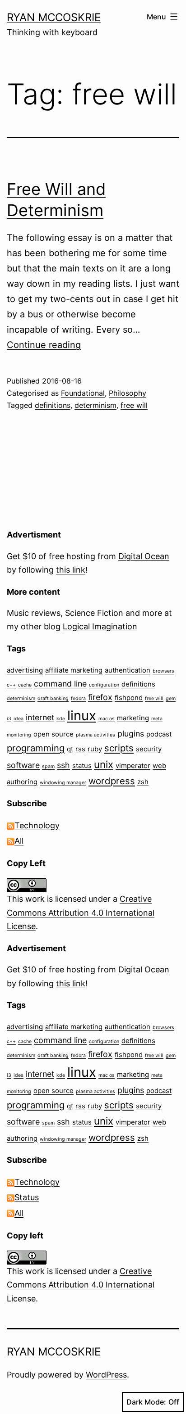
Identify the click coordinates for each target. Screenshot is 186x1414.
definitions (52, 405)
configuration (104, 685)
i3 (9, 719)
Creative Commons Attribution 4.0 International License (80, 912)
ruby (95, 749)
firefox (100, 697)
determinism (95, 405)
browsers (163, 671)
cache (25, 685)
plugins (130, 733)
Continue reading (44, 344)
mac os (106, 719)
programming (36, 748)
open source (53, 734)
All (18, 840)
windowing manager (63, 783)
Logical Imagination (100, 626)
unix (103, 764)
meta (157, 719)
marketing (133, 718)
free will (134, 405)
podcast (159, 734)
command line (60, 683)
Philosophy (127, 393)
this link (70, 569)
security (149, 749)
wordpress (111, 780)
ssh (63, 765)
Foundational (83, 393)
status (82, 765)
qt (70, 749)
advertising (25, 670)
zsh (143, 781)
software (23, 765)
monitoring (19, 735)
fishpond (129, 697)
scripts (119, 748)
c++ (11, 685)
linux (81, 715)
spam (48, 766)
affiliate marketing (73, 670)
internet (40, 717)
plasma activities (95, 735)
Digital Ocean (143, 556)
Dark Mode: (146, 1401)
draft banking (53, 698)
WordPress (106, 1374)
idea (18, 719)
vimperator (133, 765)
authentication (127, 670)
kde (60, 719)
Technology (37, 825)
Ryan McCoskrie (54, 17)
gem (171, 698)
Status (26, 1197)
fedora (78, 698)
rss (80, 749)
